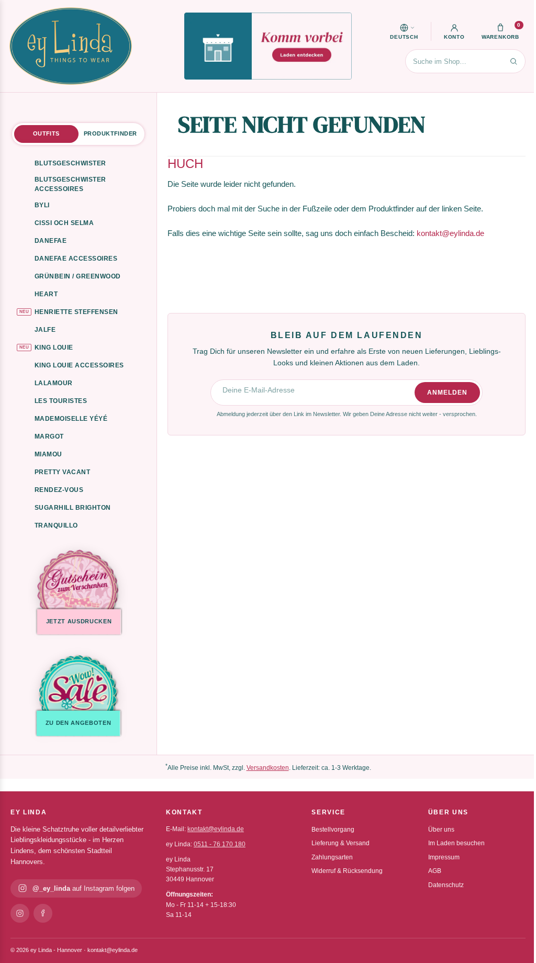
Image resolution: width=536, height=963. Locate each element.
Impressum (444, 857)
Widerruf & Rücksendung (347, 871)
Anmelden (447, 392)
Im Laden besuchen (456, 843)
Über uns (441, 829)
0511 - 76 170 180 (219, 844)
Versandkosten (268, 767)
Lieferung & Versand (340, 843)
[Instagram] (19, 913)
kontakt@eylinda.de (450, 233)
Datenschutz (446, 885)
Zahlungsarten (332, 857)
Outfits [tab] (46, 133)
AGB (434, 871)
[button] (404, 31)
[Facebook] (43, 913)
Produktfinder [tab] (110, 133)
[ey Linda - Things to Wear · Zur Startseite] (70, 46)
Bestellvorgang (332, 829)
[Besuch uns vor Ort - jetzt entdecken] (268, 46)
